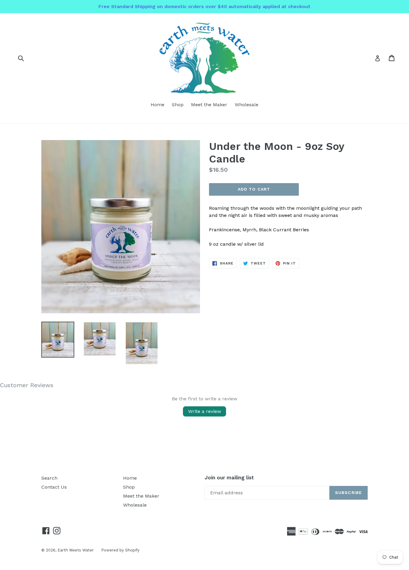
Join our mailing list (229, 478)
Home (157, 104)
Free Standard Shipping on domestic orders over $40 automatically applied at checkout (204, 6)
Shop (178, 104)
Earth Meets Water (75, 550)
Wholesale (246, 104)
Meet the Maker (209, 104)
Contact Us (54, 487)
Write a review (204, 411)
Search (49, 478)
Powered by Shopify (120, 550)
